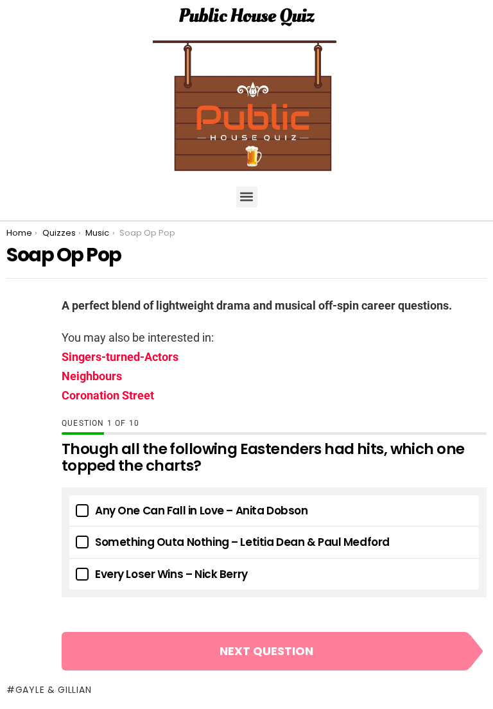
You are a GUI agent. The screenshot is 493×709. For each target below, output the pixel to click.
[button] (246, 196)
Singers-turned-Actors (120, 356)
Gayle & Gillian (53, 689)
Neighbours (92, 376)
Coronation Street (108, 395)
